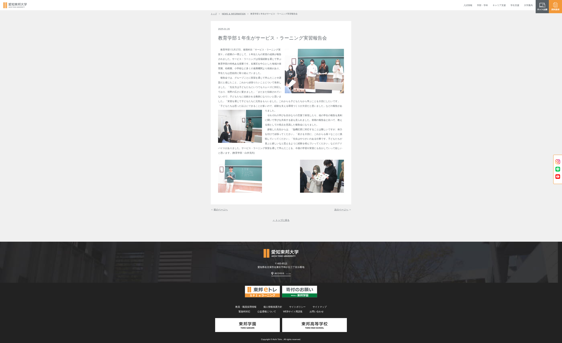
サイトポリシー (297, 307)
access (279, 273)
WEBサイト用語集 (293, 311)
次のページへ (341, 209)
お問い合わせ (317, 311)
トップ (214, 14)
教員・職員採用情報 (245, 307)
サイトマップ (320, 307)
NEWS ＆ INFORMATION (233, 14)
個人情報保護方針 (272, 307)
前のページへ (221, 209)
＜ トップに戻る (281, 220)
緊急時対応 (244, 311)
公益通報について (266, 311)
